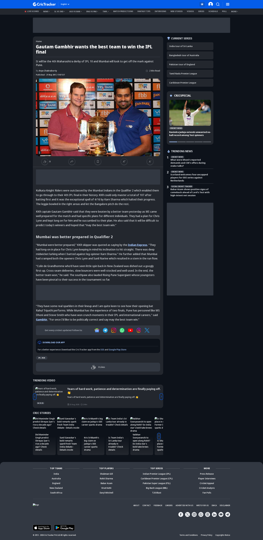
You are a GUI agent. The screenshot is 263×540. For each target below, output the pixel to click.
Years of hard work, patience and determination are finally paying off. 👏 (114, 390)
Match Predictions (123, 11)
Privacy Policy (206, 535)
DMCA (214, 505)
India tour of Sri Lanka (181, 46)
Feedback (158, 505)
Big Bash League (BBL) (156, 487)
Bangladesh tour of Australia (184, 55)
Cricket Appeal (207, 483)
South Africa (56, 492)
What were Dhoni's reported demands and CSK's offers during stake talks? (187, 162)
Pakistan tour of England (182, 64)
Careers (169, 505)
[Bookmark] (98, 161)
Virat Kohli (106, 487)
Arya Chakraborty (46, 70)
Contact (146, 505)
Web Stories (176, 11)
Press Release (207, 473)
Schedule (213, 11)
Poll (224, 11)
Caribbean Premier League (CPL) (157, 478)
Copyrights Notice (222, 535)
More (234, 11)
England (56, 483)
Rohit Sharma (106, 478)
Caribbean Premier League (182, 82)
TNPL (105, 11)
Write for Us (202, 505)
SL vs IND (58, 11)
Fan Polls (207, 492)
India (56, 473)
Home (39, 41)
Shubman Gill (106, 473)
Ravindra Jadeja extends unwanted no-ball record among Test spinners (190, 134)
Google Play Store (117, 349)
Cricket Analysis (207, 487)
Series (201, 11)
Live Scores (33, 11)
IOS (102, 349)
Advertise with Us (184, 505)
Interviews (160, 11)
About (136, 505)
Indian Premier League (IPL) (156, 473)
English (64, 4)
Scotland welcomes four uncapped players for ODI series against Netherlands (189, 177)
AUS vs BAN (74, 11)
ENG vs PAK (91, 11)
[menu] (227, 4)
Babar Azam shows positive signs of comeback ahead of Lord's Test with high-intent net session (190, 192)
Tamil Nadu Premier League (183, 73)
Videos (190, 11)
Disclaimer (225, 505)
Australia (56, 478)
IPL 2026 (41, 358)
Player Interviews (207, 478)
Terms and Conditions (188, 535)
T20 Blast (156, 492)
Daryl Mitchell (106, 492)
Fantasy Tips (143, 11)
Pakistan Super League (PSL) (156, 483)
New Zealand (56, 487)
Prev (35, 396)
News (45, 11)
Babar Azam (106, 483)
